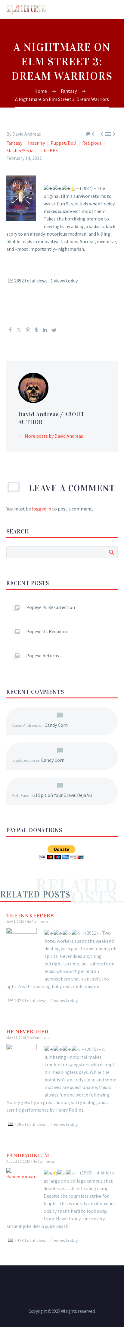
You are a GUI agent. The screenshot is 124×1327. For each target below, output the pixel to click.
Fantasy (14, 143)
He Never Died (27, 1031)
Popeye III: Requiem (46, 631)
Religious (91, 143)
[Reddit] (53, 329)
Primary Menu (112, 9)
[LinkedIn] (45, 329)
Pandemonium (27, 1155)
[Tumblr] (36, 329)
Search (111, 552)
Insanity (36, 143)
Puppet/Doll (63, 143)
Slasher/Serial (20, 150)
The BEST (51, 150)
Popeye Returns (42, 655)
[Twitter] (19, 329)
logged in (41, 509)
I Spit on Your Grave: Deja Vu (64, 795)
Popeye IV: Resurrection (50, 607)
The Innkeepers (30, 915)
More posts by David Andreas (54, 436)
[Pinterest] (27, 329)
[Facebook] (10, 329)
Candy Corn (56, 725)
